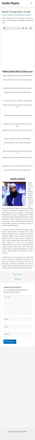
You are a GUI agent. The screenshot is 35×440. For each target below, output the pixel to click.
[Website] (17, 334)
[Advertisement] (17, 50)
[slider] (11, 28)
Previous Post (17, 274)
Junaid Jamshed (19, 15)
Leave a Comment (7, 15)
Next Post (17, 279)
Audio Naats (10, 3)
